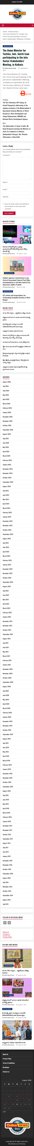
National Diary (8, 46)
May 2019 (6, 752)
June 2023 (6, 547)
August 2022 (7, 586)
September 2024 (8, 482)
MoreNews (12, 1144)
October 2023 (7, 530)
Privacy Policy (7, 937)
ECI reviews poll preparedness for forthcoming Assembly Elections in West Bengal (16, 297)
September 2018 (8, 787)
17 (9, 1100)
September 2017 (8, 839)
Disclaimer (6, 1067)
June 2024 (6, 495)
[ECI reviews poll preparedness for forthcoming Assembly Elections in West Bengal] (17, 291)
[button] (3, 25)
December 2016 (7, 861)
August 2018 (7, 791)
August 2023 (7, 539)
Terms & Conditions (9, 1063)
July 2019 (5, 743)
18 (13, 1100)
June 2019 (6, 747)
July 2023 (6, 543)
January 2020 (7, 717)
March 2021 (6, 656)
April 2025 (6, 451)
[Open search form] (32, 25)
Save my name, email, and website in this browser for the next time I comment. (17, 206)
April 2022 (6, 604)
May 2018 (6, 804)
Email (5, 189)
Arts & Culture (9, 965)
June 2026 (6, 391)
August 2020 (7, 686)
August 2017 (7, 843)
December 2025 (8, 417)
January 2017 (7, 856)
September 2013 (8, 895)
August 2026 (7, 382)
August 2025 (7, 434)
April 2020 (6, 704)
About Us (5, 1054)
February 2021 (7, 660)
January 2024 (7, 517)
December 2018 (7, 773)
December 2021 (7, 621)
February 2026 (7, 408)
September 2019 (8, 734)
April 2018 (6, 808)
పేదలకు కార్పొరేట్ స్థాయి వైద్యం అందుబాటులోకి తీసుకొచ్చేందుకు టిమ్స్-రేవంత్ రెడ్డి (15, 248)
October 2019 (7, 730)
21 (25, 1100)
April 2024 (6, 504)
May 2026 (6, 395)
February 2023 (7, 560)
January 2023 (7, 565)
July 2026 (6, 386)
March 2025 (6, 456)
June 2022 (6, 595)
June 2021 (6, 647)
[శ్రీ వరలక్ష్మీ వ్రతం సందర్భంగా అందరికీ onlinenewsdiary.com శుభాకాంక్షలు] (17, 1009)
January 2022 (7, 617)
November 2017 (7, 830)
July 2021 (5, 643)
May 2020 (6, 700)
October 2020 (7, 678)
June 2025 (6, 443)
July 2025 (6, 438)
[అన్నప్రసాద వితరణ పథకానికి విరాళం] (17, 1030)
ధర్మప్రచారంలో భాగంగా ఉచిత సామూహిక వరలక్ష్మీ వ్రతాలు (15, 1001)
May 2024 (6, 499)
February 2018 (7, 817)
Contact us (6, 934)
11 (13, 1096)
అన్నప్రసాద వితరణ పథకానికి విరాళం (13, 331)
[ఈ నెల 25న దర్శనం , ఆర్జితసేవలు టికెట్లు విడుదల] (17, 958)
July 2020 (6, 691)
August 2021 (7, 639)
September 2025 (8, 430)
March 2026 (6, 404)
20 (21, 1100)
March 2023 (6, 556)
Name (5, 182)
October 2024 (7, 478)
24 (9, 1104)
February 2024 (7, 512)
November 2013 (7, 887)
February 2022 (7, 612)
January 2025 (7, 465)
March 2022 (6, 608)
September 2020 (8, 682)
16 (5, 1100)
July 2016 (5, 882)
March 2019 (6, 760)
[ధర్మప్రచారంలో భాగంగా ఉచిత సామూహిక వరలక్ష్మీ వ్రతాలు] (17, 988)
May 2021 (6, 652)
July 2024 (6, 491)
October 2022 (7, 578)
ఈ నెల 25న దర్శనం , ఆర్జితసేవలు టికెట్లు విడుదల (17, 313)
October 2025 (7, 425)
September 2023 (8, 534)
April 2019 (6, 756)
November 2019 (7, 726)
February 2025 (7, 460)
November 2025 (7, 421)
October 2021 (7, 630)
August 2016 (7, 878)
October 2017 (7, 834)
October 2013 (7, 891)
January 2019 (7, 769)
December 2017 (7, 826)
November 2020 (7, 673)
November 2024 (8, 473)
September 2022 (8, 582)
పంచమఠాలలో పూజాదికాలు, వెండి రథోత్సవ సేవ (16, 342)
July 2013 (5, 904)
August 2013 (7, 900)
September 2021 (8, 634)
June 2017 (6, 852)
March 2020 (6, 708)
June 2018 (6, 800)
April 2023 (6, 552)
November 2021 (7, 626)
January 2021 (7, 665)
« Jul (4, 1112)
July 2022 (6, 591)
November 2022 (7, 573)
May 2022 (6, 599)
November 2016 (7, 865)
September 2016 (8, 874)
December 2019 (7, 721)
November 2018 (7, 778)
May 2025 (6, 447)
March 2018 (6, 813)
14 (25, 1096)
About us (6, 932)
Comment (7, 155)
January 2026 (7, 412)
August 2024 (7, 486)
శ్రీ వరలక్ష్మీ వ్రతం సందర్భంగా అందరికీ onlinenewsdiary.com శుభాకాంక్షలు (13, 1014)
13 (21, 1096)
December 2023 (8, 521)
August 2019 (7, 739)
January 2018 (7, 821)
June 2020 (6, 695)
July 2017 (5, 847)
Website (5, 197)
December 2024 (8, 469)
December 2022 (8, 569)
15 (29, 1096)
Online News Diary (10, 68)
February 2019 (7, 765)
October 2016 (7, 869)
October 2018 (7, 782)
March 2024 (6, 508)
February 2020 (7, 713)
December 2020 (8, 669)
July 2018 (5, 795)
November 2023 (7, 525)
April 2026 (6, 399)
